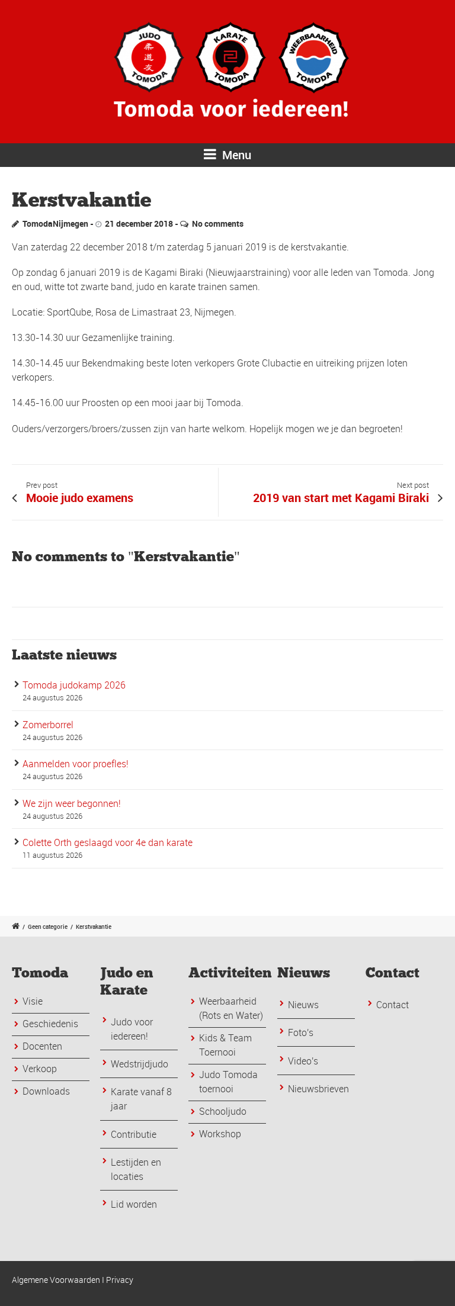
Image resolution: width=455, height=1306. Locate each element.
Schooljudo (222, 1111)
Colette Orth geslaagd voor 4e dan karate (108, 842)
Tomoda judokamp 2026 (74, 684)
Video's (303, 1060)
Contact (392, 1004)
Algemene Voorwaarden (56, 1279)
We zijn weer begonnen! (72, 803)
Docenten (42, 1046)
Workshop (220, 1133)
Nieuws (303, 1004)
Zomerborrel (48, 724)
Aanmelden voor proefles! (76, 763)
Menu (235, 155)
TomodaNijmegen (55, 223)
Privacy (119, 1279)
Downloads (46, 1091)
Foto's (300, 1032)
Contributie (133, 1134)
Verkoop (40, 1068)
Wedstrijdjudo (139, 1063)
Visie (33, 1001)
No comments (217, 223)
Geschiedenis (50, 1023)
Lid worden (134, 1204)
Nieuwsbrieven (318, 1088)
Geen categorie (48, 926)
